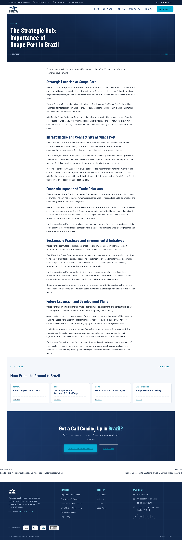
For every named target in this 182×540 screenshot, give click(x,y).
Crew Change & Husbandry (71, 508)
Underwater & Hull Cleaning (71, 503)
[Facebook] (147, 516)
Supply (121, 9)
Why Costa (134, 9)
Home (96, 9)
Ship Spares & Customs (70, 495)
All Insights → (165, 367)
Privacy (162, 536)
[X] (152, 516)
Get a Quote (165, 9)
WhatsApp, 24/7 (142, 494)
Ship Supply (65, 516)
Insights (148, 9)
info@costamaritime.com (20, 2)
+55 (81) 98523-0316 (42, 2)
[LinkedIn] (135, 516)
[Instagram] (141, 516)
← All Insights (165, 54)
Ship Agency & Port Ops (70, 499)
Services (107, 9)
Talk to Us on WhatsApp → (80, 448)
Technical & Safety (68, 512)
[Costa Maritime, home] (13, 9)
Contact (100, 503)
